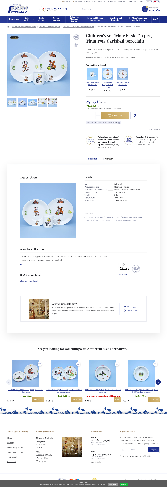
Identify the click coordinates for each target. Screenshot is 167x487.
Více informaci (102, 484)
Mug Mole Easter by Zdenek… (92, 83)
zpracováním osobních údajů (140, 456)
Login (141, 1)
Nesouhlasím (113, 484)
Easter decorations (113, 217)
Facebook (78, 1)
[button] (68, 65)
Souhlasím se (135, 456)
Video (22, 265)
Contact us (121, 1)
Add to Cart (38, 400)
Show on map (132, 310)
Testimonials (111, 1)
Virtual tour (131, 307)
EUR (148, 1)
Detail (117, 400)
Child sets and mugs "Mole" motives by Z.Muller (78, 27)
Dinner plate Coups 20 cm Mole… (107, 84)
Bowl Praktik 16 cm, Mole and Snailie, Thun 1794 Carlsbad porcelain (141, 391)
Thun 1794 (118, 198)
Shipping (87, 1)
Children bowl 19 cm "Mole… (122, 83)
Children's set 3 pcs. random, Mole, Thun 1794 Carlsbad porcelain (25, 391)
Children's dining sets (95, 217)
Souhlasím (124, 484)
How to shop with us (98, 1)
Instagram (67, 1)
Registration (133, 1)
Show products (124, 274)
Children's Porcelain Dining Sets (49, 27)
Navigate (42, 461)
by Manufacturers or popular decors (24, 27)
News (9, 438)
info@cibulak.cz (97, 462)
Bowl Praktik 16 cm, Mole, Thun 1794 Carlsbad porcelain (103, 391)
